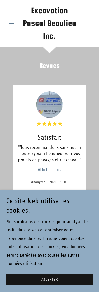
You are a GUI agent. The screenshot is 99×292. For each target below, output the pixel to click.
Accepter (49, 279)
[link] (49, 23)
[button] (12, 23)
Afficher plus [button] (49, 169)
